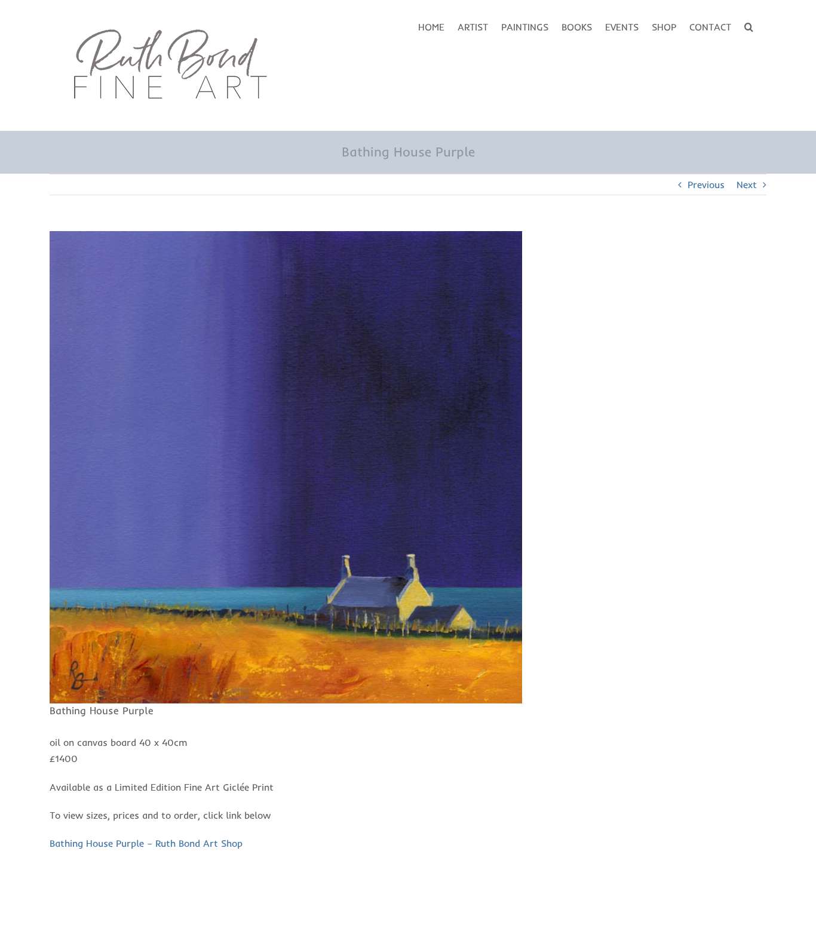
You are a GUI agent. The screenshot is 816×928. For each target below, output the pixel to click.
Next (747, 184)
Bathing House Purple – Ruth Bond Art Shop (146, 843)
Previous (706, 184)
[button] (748, 25)
